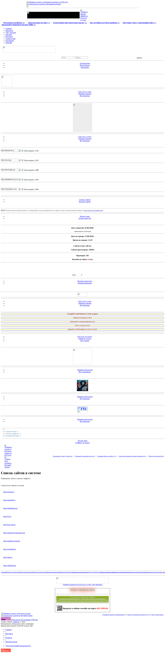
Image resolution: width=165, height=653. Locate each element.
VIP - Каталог (11, 33)
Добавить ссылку (84, 339)
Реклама (9, 35)
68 (85, 572)
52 (64, 572)
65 (81, 572)
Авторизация (85, 63)
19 (19, 572)
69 (87, 572)
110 (149, 572)
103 (135, 572)
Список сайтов (84, 200)
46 (56, 572)
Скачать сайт (10, 39)
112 (153, 572)
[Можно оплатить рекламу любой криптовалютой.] (26, 620)
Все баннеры (85, 96)
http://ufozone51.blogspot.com (14, 533)
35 (41, 572)
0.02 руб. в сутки (84, 137)
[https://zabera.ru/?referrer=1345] (82, 332)
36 (42, 572)
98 (126, 572)
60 (74, 572)
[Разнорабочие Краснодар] (82, 364)
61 (76, 572)
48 (58, 572)
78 (99, 572)
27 (30, 572)
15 (14, 572)
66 (83, 572)
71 (89, 572)
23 (25, 572)
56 (69, 572)
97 (124, 572)
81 (103, 572)
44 (53, 572)
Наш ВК (9, 43)
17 (17, 572)
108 (145, 572)
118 (164, 572)
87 (111, 572)
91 (116, 572)
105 (139, 572)
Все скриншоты (85, 372)
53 (65, 572)
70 (88, 572)
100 (129, 572)
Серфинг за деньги (82, 443)
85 (108, 572)
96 (123, 572)
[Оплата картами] (15, 620)
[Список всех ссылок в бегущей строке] (8, 467)
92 (118, 572)
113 (154, 572)
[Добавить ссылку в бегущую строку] (16, 613)
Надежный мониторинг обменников (70, 599)
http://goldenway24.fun (11, 541)
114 (156, 572)
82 (104, 572)
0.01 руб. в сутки (84, 92)
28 (31, 572)
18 (18, 572)
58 (72, 572)
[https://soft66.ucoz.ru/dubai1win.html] (82, 390)
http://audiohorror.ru (10, 508)
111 (151, 572)
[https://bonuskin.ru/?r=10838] (82, 327)
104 (137, 572)
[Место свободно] (53, 18)
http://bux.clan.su (9, 525)
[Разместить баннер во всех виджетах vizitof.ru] (82, 296)
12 (10, 572)
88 (112, 572)
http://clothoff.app (9, 565)
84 (107, 572)
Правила (8, 638)
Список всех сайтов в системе (12, 485)
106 (141, 572)
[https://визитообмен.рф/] (82, 413)
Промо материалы (85, 283)
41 (49, 572)
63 (78, 572)
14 (12, 572)
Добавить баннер (84, 94)
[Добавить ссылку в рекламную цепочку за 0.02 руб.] (47, 2)
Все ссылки (84, 341)
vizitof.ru (16, 622)
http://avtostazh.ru (9, 549)
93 (119, 572)
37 (43, 572)
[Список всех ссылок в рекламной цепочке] (44, 4)
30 (34, 572)
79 (100, 572)
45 (54, 572)
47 (57, 572)
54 (66, 572)
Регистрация (85, 65)
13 (11, 572)
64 (80, 572)
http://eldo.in (7, 557)
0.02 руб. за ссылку (84, 337)
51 (62, 572)
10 (7, 572)
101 (131, 572)
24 (26, 572)
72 (91, 572)
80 (101, 572)
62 (77, 572)
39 (46, 572)
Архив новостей (84, 218)
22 (23, 572)
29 (33, 572)
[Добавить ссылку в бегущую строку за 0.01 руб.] (8, 455)
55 (68, 572)
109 (147, 572)
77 (97, 572)
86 (109, 572)
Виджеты (9, 37)
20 (21, 572)
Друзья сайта (82, 441)
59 (73, 572)
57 (70, 572)
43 (52, 572)
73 (92, 572)
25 (27, 572)
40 (47, 572)
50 (61, 572)
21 (22, 572)
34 (39, 572)
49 (60, 572)
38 (45, 572)
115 (158, 572)
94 (120, 572)
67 (84, 572)
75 (95, 572)
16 (15, 572)
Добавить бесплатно (85, 370)
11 (8, 572)
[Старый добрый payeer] (34, 620)
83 (105, 572)
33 (38, 572)
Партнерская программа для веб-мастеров (93, 599)
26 (29, 572)
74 (93, 572)
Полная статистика (84, 281)
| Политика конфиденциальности (18, 646)
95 (122, 572)
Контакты (9, 30)
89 (113, 572)
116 (160, 572)
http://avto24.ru (8, 492)
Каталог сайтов (85, 202)
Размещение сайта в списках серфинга (15, 478)
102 (133, 572)
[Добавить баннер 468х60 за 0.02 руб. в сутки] (84, 20)
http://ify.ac (7, 516)
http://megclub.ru (9, 500)
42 (50, 572)
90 (115, 572)
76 (96, 572)
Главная (9, 28)
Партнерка (10, 41)
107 (143, 572)
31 (35, 572)
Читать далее (85, 216)
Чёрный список (11, 642)
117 (162, 572)
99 (127, 572)
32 (37, 572)
